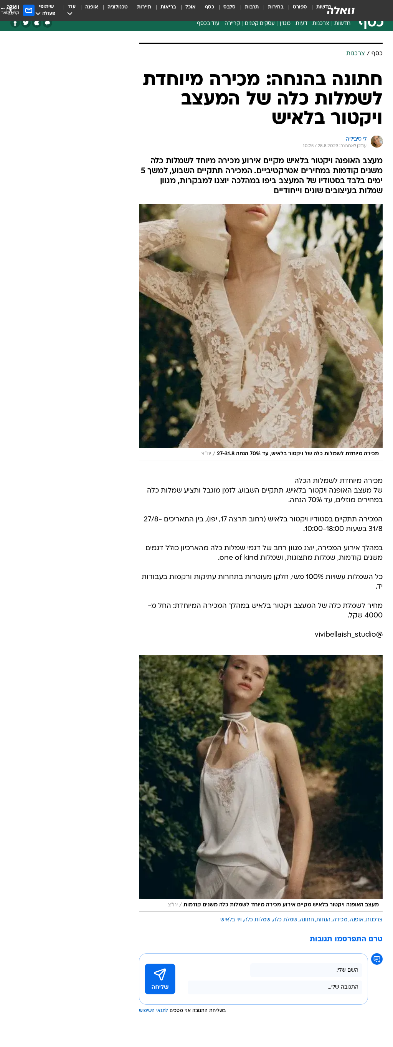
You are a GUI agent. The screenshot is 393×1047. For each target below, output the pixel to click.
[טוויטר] (26, 23)
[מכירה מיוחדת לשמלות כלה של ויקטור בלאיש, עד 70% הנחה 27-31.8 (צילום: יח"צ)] (261, 332)
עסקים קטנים (260, 23)
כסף (209, 7)
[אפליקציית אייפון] (36, 23)
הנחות (323, 920)
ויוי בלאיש (231, 920)
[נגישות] (10, 10)
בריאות (168, 7)
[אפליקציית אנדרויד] (47, 23)
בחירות (276, 7)
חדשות (342, 23)
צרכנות (320, 23)
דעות (301, 23)
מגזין (285, 23)
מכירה (340, 920)
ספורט (300, 7)
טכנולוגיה (117, 7)
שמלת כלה (285, 920)
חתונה (307, 920)
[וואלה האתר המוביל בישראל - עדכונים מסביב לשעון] (341, 10)
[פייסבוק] (15, 23)
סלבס (229, 7)
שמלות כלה (257, 920)
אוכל (190, 7)
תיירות (144, 7)
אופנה (91, 7)
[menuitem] (295, 10)
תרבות (252, 7)
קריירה (232, 23)
